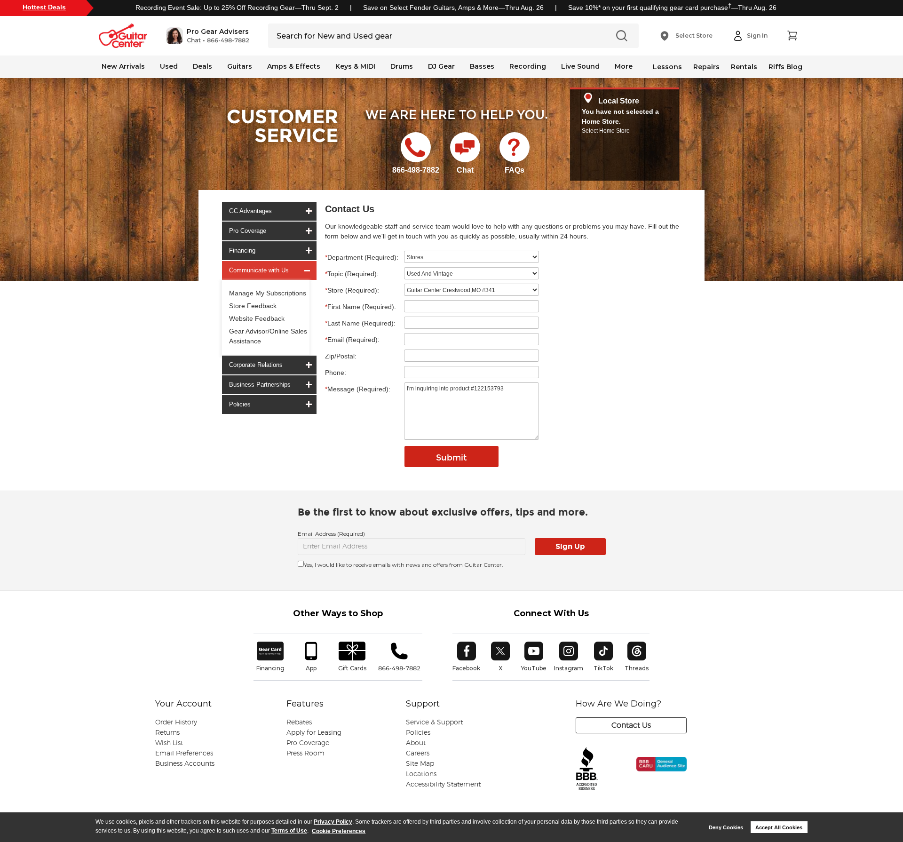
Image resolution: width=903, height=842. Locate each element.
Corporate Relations (256, 364)
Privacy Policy (333, 821)
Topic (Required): (352, 274)
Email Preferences (184, 753)
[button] (207, 36)
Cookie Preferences (338, 831)
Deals (202, 66)
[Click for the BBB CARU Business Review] (655, 774)
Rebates (299, 722)
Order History (176, 722)
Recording (527, 66)
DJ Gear (441, 66)
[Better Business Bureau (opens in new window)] (587, 769)
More (624, 66)
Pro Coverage (247, 230)
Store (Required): (352, 290)
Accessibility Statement (443, 784)
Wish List (169, 743)
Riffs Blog (785, 67)
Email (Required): (352, 339)
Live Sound (580, 66)
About (416, 743)
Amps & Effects (293, 66)
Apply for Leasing (313, 733)
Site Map (420, 764)
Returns (167, 733)
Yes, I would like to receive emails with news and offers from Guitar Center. (403, 564)
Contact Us (631, 725)
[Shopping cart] (792, 36)
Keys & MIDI (355, 66)
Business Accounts (184, 764)
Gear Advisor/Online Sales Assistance (268, 336)
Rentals (744, 67)
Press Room (305, 753)
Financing (242, 250)
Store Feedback (253, 306)
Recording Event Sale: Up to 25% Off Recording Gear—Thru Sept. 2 (237, 7)
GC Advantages (250, 210)
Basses (482, 66)
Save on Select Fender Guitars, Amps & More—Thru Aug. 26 (453, 7)
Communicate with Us (259, 270)
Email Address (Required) (331, 533)
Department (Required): (361, 257)
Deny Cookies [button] (726, 827)
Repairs (706, 67)
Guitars (239, 66)
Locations (421, 774)
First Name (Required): (360, 306)
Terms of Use (289, 831)
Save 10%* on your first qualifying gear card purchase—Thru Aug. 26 (672, 7)
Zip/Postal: (340, 356)
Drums (401, 66)
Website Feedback (257, 318)
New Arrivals (123, 66)
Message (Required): (357, 389)
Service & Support (434, 722)
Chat (194, 40)
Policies (240, 404)
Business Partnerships (260, 384)
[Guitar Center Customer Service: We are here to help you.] (281, 138)
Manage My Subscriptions (267, 293)
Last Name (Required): (360, 323)
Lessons (667, 67)
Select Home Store (606, 130)
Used (169, 66)
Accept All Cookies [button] (778, 827)
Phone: (335, 372)
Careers (417, 753)
